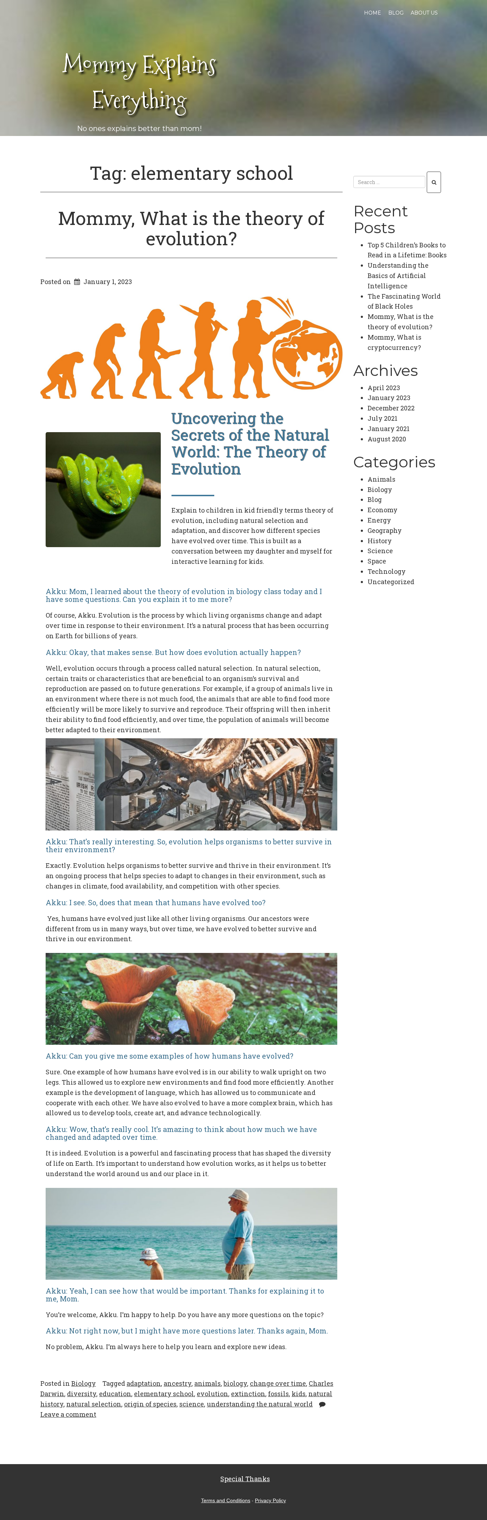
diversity (81, 1393)
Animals (381, 479)
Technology (387, 571)
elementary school (164, 1393)
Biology (83, 1383)
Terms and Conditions (225, 1500)
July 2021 (383, 418)
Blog (396, 13)
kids (299, 1393)
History (380, 540)
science (191, 1404)
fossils (278, 1393)
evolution (212, 1393)
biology (235, 1383)
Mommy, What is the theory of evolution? (191, 228)
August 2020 (387, 439)
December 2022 (391, 408)
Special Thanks (245, 1478)
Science (380, 550)
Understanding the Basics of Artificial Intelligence (398, 275)
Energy (379, 520)
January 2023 (389, 397)
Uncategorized (391, 581)
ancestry (177, 1383)
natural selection (93, 1404)
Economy (383, 509)
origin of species (150, 1404)
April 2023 (384, 387)
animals (207, 1383)
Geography (385, 530)
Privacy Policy (270, 1500)
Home (372, 13)
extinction (248, 1393)
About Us (424, 13)
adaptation (144, 1383)
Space (377, 561)
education (115, 1393)
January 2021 (389, 428)
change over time (278, 1383)
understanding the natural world (260, 1404)
